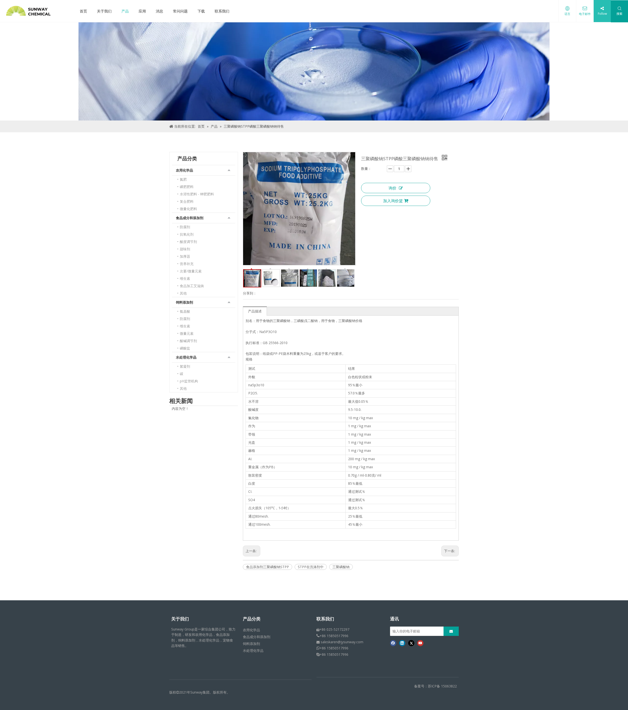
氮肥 (183, 179)
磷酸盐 (185, 348)
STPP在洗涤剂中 (311, 566)
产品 (125, 11)
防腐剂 (185, 227)
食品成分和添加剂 (189, 217)
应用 (142, 11)
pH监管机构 (189, 381)
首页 (83, 11)
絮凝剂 (185, 366)
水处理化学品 (186, 357)
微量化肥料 (188, 208)
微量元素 (187, 333)
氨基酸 (185, 311)
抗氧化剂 (187, 234)
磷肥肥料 (187, 186)
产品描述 (255, 311)
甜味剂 (185, 249)
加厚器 (185, 256)
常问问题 (180, 11)
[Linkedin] (402, 643)
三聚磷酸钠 (341, 566)
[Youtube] (420, 643)
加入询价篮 (393, 200)
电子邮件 (585, 14)
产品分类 (252, 619)
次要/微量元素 (191, 271)
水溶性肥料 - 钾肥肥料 (197, 194)
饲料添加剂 (184, 302)
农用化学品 (184, 170)
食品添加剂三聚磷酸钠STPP (267, 566)
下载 (201, 11)
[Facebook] (393, 643)
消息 (159, 11)
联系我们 (222, 11)
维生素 (185, 278)
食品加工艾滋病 (192, 285)
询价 (392, 188)
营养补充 (187, 263)
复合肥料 (187, 201)
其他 (183, 293)
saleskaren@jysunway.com (342, 642)
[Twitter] (411, 643)
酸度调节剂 (188, 241)
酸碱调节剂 (188, 340)
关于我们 (104, 11)
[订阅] (451, 631)
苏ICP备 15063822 (442, 686)
